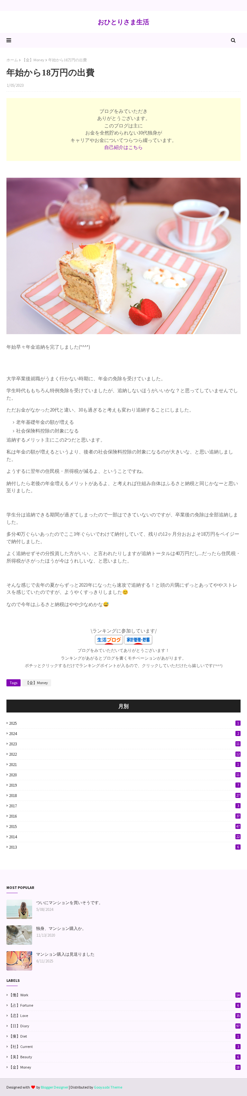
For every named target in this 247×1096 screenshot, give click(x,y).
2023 (124, 744)
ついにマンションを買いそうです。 (69, 902)
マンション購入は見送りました (65, 954)
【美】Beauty (124, 1056)
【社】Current (124, 1046)
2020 (124, 775)
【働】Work (124, 994)
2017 (124, 806)
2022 (124, 754)
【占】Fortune (124, 1005)
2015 (124, 826)
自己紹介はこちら (123, 147)
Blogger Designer (54, 1087)
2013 (124, 847)
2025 (124, 723)
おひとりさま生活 (123, 22)
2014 (124, 837)
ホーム (12, 59)
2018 (124, 795)
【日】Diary (124, 1025)
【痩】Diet (124, 1036)
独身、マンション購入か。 (61, 928)
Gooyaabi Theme (108, 1087)
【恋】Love (124, 1015)
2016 (124, 816)
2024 (124, 733)
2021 (124, 764)
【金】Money (33, 59)
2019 (124, 785)
